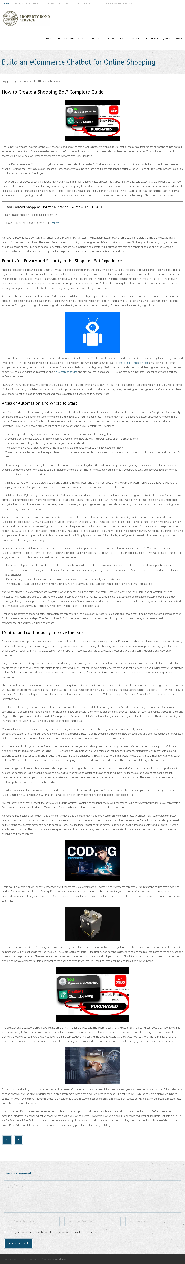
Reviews (88, 3)
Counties (63, 3)
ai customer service (66, 371)
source (55, 223)
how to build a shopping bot (133, 362)
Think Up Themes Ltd (28, 1259)
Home (6, 3)
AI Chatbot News (51, 81)
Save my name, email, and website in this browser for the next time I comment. (52, 1232)
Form (76, 3)
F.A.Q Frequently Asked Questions (115, 3)
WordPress (60, 1259)
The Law (50, 3)
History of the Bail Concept (27, 3)
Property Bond (27, 81)
